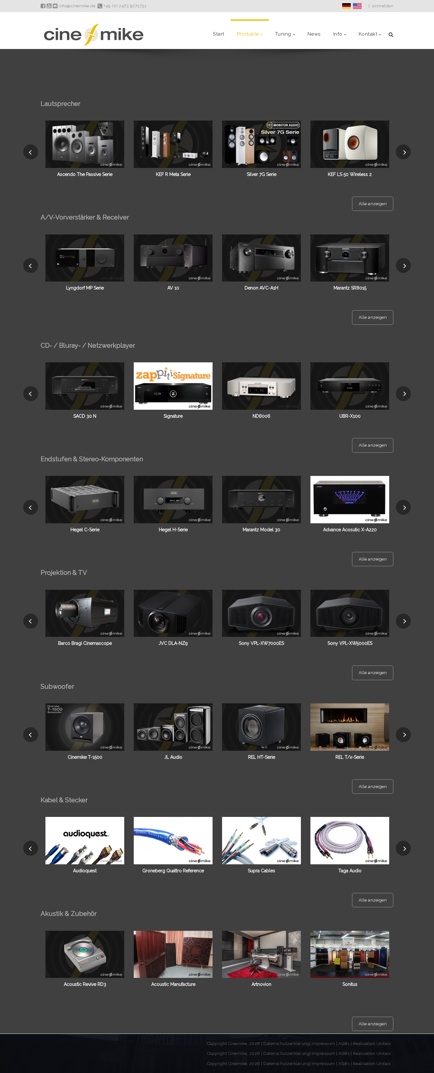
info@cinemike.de (76, 5)
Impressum (324, 1043)
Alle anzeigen (373, 203)
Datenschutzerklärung (286, 1043)
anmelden (382, 6)
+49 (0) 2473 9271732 (124, 5)
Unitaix (383, 1043)
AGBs (343, 1043)
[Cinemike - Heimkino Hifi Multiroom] (93, 34)
